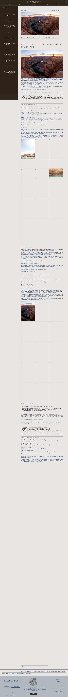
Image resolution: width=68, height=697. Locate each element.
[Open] (2, 1)
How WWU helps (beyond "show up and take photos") (10, 60)
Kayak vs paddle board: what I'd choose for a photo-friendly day (10, 26)
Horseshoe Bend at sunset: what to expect (10, 49)
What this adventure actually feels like (10, 20)
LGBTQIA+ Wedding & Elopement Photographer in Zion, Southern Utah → (17, 673)
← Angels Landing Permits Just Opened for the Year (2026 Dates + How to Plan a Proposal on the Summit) (43, 671)
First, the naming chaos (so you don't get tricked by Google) (10, 14)
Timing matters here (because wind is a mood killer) (10, 38)
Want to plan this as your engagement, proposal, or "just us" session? (10, 72)
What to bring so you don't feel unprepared (10, 55)
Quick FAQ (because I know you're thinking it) (10, 66)
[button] (57, 4)
